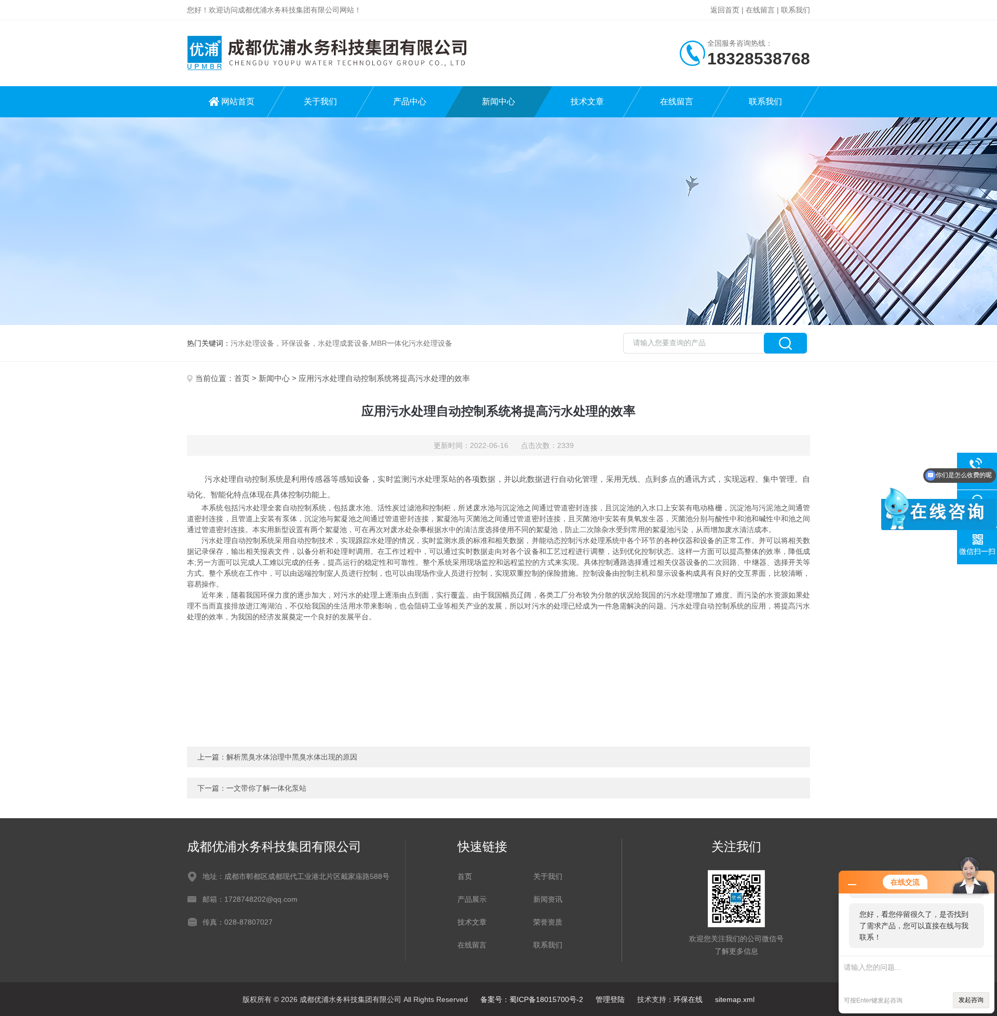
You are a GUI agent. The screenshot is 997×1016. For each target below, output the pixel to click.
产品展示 (472, 899)
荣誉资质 (547, 922)
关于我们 (320, 101)
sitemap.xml (735, 999)
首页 (242, 378)
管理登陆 (610, 999)
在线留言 (760, 10)
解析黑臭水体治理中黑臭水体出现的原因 (291, 757)
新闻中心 (498, 101)
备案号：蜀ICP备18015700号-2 (531, 999)
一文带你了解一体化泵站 (266, 788)
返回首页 (724, 10)
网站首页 (237, 101)
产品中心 (409, 101)
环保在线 (688, 999)
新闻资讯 (547, 899)
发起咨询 (971, 1000)
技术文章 (587, 101)
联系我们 (795, 10)
